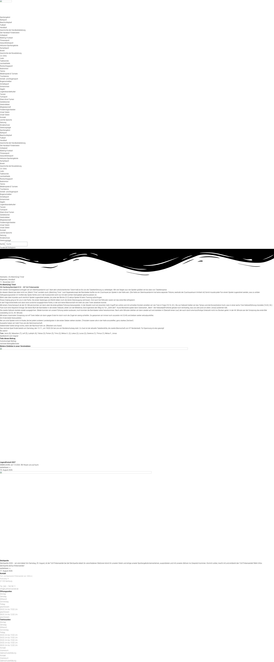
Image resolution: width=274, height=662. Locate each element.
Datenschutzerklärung (8, 653)
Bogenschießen (6, 81)
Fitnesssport (4, 40)
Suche (2, 244)
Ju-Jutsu (3, 56)
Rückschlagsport (6, 66)
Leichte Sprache (6, 120)
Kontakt (3, 117)
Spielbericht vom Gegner (9, 336)
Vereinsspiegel (5, 128)
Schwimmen (4, 87)
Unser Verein (5, 112)
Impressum (4, 650)
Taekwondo (4, 61)
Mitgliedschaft (5, 107)
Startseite (3, 277)
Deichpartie (4, 561)
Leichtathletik (5, 63)
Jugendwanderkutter (8, 92)
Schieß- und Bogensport (9, 79)
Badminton (4, 69)
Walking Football (6, 38)
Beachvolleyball (6, 22)
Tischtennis (4, 76)
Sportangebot (5, 17)
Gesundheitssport (6, 43)
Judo (2, 58)
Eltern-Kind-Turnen (7, 99)
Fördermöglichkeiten (7, 110)
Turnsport (3, 97)
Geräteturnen (5, 102)
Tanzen (3, 94)
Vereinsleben (5, 104)
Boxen (2, 51)
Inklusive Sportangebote (9, 45)
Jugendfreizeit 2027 (8, 462)
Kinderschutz (5, 125)
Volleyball (3, 35)
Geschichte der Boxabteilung (11, 53)
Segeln (2, 89)
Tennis (2, 71)
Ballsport (3, 20)
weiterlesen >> (5, 467)
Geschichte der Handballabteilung (12, 30)
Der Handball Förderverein (9, 33)
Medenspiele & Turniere (9, 74)
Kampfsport (4, 48)
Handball (3, 28)
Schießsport (4, 84)
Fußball (3, 25)
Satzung (3, 122)
